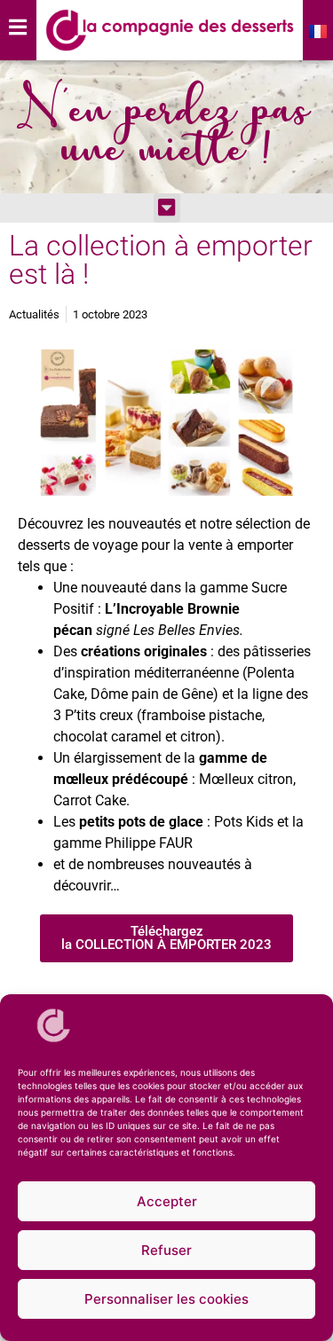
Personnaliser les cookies (166, 1298)
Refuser (166, 1250)
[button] (167, 208)
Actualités (34, 314)
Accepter (167, 1201)
